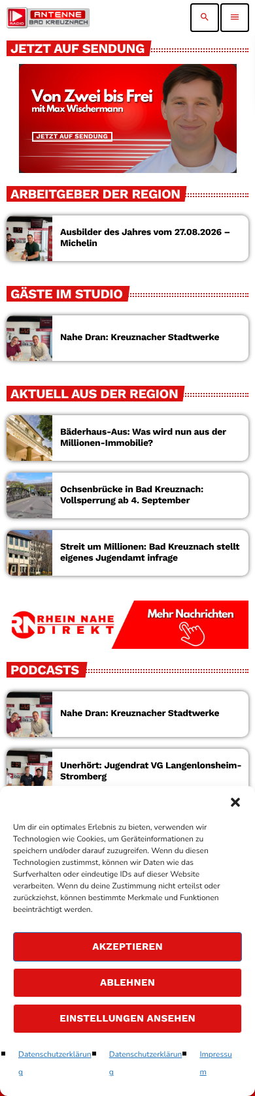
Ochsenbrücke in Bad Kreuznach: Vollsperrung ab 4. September (131, 495)
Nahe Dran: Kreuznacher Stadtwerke (139, 337)
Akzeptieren (127, 946)
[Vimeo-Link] (48, 18)
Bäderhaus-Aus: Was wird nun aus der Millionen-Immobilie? (143, 437)
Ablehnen (127, 982)
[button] (235, 802)
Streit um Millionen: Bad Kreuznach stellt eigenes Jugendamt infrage (149, 552)
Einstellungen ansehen (128, 1018)
